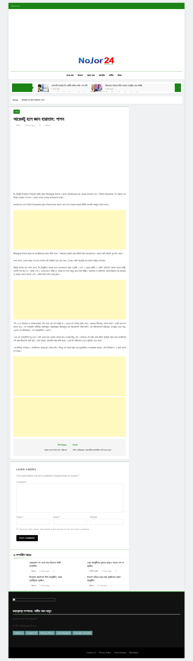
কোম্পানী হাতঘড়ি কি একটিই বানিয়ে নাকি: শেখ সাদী (69, 85)
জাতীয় (111, 75)
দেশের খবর (69, 75)
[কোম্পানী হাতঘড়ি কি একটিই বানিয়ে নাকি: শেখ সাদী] (43, 89)
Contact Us (32, 633)
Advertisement (63, 633)
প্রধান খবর (91, 75)
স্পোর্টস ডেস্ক (93, 571)
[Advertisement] (96, 35)
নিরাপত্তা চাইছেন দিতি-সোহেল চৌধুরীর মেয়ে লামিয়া (123, 85)
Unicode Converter (82, 633)
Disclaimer (133, 652)
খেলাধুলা (16, 112)
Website (93, 517)
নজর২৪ (18, 125)
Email (56, 517)
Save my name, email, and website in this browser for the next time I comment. (54, 529)
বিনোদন (80, 75)
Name (19, 517)
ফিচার (120, 75)
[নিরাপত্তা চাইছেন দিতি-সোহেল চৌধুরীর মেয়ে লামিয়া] (97, 89)
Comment (21, 482)
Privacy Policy (46, 633)
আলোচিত (102, 75)
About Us (18, 633)
